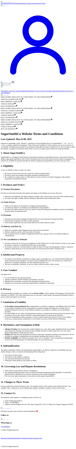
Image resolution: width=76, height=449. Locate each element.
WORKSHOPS (25, 91)
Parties (23, 3)
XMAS (3, 91)
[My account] (38, 80)
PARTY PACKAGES (37, 91)
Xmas (2, 3)
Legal (40, 438)
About (39, 3)
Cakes (12, 3)
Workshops (17, 3)
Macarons (7, 3)
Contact (43, 3)
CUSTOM (47, 91)
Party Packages (22, 438)
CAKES (17, 91)
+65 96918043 (5, 93)
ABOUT (63, 91)
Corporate (33, 3)
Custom (28, 3)
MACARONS (10, 91)
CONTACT (69, 91)
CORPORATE (55, 91)
